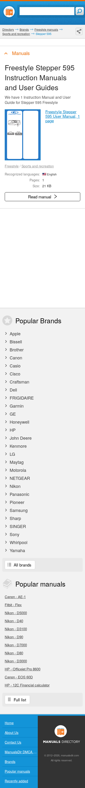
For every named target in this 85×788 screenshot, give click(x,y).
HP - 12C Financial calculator (27, 684)
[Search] (80, 11)
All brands (22, 565)
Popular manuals (17, 771)
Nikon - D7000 (16, 644)
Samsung (18, 510)
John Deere (20, 438)
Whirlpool (17, 542)
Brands (10, 761)
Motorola (17, 470)
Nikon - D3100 (16, 628)
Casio (14, 365)
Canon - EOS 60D (19, 676)
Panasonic (18, 494)
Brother (16, 349)
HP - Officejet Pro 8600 (22, 668)
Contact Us (13, 742)
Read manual (40, 197)
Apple (14, 333)
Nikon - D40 (14, 620)
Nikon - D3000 (16, 660)
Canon (15, 357)
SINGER (17, 526)
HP (12, 430)
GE (12, 414)
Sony (13, 534)
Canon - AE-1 (15, 596)
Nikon (14, 486)
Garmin (16, 406)
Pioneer (16, 502)
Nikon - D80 (14, 652)
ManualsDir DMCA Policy (21, 752)
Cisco (14, 374)
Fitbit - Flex (13, 604)
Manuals (20, 53)
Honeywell (18, 422)
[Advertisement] (42, 258)
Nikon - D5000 (16, 612)
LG (11, 454)
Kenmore (17, 446)
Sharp (14, 518)
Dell (12, 390)
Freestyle (12, 166)
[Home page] (9, 12)
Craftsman (18, 382)
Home (9, 722)
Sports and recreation (37, 166)
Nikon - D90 (14, 636)
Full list (19, 700)
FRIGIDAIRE (21, 398)
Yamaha (16, 550)
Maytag (16, 462)
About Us (11, 732)
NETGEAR (19, 478)
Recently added (16, 781)
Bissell (15, 341)
